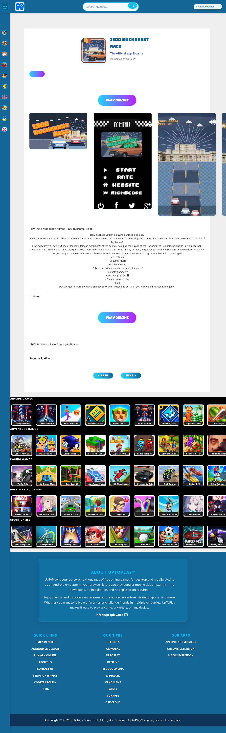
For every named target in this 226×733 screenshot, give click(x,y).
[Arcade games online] (5, 43)
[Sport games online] (5, 97)
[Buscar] (132, 5)
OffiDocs (113, 642)
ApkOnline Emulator (180, 642)
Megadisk (113, 675)
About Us (45, 662)
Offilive (113, 662)
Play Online (117, 100)
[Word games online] (5, 118)
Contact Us (45, 668)
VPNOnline (113, 682)
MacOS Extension (181, 655)
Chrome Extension (181, 648)
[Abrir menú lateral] (5, 6)
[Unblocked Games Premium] (5, 129)
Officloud (113, 702)
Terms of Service (45, 675)
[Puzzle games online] (5, 75)
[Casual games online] (5, 64)
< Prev (103, 375)
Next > (131, 375)
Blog (45, 689)
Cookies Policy (45, 682)
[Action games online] (5, 32)
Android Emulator (45, 648)
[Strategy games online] (5, 107)
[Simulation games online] (5, 86)
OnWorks (113, 648)
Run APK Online (45, 655)
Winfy (113, 689)
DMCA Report (45, 642)
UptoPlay (113, 655)
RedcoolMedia (113, 668)
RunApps (113, 695)
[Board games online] (5, 53)
